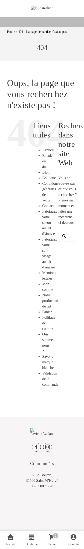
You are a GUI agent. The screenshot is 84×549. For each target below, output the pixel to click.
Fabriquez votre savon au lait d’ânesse (49, 222)
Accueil (48, 150)
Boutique (49, 178)
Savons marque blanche (48, 362)
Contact (48, 206)
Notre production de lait (50, 300)
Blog (45, 172)
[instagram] (47, 447)
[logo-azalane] (42, 8)
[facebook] (36, 447)
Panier (47, 312)
